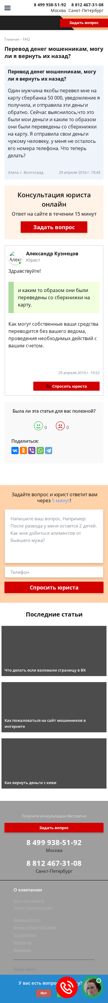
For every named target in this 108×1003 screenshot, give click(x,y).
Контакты (23, 942)
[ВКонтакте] (15, 450)
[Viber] (31, 450)
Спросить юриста (69, 386)
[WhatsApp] (40, 450)
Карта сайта (24, 968)
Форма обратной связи (35, 927)
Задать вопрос (84, 22)
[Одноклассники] (23, 450)
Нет (43, 993)
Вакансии (22, 949)
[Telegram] (48, 450)
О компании (25, 934)
